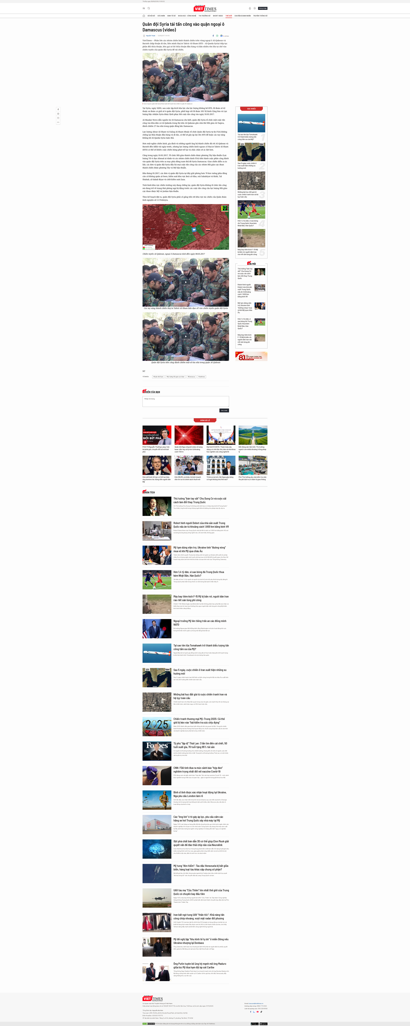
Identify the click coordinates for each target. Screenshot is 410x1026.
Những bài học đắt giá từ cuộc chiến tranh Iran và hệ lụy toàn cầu (248, 194)
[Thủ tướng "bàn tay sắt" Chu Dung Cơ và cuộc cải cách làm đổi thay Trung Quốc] (260, 271)
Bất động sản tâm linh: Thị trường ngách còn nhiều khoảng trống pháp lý (252, 449)
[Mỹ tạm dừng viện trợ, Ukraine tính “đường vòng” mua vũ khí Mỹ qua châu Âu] (260, 306)
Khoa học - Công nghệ (187, 16)
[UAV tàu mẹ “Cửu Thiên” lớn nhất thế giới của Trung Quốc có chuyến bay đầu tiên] (157, 898)
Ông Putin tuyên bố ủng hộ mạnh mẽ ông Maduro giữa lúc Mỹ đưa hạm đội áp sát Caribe (200, 965)
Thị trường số (204, 16)
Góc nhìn (161, 16)
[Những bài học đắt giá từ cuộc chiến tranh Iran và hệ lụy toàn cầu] (251, 180)
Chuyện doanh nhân (242, 16)
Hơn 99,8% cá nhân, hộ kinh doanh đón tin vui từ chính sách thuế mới (188, 478)
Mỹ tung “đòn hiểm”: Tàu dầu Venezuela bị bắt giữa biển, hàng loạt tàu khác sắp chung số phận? (201, 867)
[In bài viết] (217, 35)
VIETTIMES (205, 8)
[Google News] (224, 36)
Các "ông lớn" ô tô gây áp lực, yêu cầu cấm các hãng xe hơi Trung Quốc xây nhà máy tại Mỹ (198, 818)
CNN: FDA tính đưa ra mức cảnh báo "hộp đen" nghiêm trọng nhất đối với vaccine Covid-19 (198, 769)
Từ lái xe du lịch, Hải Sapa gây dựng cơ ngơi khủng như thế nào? (220, 478)
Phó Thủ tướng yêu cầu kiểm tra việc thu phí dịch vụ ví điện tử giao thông (252, 478)
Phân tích (149, 492)
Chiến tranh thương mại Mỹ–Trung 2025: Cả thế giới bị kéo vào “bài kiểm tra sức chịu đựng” (199, 720)
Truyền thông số (260, 16)
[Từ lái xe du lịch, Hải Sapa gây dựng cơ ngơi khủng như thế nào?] (221, 465)
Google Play (263, 1024)
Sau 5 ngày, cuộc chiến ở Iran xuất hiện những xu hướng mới (247, 165)
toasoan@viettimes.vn (255, 1003)
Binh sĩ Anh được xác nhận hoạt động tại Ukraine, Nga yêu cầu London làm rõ (200, 794)
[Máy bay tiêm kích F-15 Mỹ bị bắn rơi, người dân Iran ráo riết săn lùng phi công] (251, 238)
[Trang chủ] (144, 16)
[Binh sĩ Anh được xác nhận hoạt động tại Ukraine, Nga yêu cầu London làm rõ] (157, 800)
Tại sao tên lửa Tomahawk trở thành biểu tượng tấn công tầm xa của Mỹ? (247, 137)
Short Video (218, 16)
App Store (255, 1024)
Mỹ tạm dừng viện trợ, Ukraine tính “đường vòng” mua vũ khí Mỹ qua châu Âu (245, 308)
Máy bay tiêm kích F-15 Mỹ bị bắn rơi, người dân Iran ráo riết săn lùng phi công (248, 252)
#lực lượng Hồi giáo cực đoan (175, 377)
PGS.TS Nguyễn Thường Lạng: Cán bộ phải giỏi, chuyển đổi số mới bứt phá (156, 449)
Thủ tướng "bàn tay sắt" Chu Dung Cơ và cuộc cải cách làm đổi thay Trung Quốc (245, 273)
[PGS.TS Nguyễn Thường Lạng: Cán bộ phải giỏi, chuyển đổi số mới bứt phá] (157, 435)
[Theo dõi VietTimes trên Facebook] (251, 1012)
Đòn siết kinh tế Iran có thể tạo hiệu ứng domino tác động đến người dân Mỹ (157, 479)
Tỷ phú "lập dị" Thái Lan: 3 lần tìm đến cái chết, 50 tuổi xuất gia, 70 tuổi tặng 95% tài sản (200, 745)
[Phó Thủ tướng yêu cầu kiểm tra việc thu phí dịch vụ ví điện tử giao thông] (253, 465)
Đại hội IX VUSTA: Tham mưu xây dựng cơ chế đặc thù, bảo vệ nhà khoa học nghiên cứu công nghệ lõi (221, 449)
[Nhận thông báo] (250, 8)
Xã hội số (151, 16)
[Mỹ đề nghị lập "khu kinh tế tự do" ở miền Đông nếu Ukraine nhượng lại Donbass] (157, 947)
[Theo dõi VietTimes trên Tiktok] (261, 1012)
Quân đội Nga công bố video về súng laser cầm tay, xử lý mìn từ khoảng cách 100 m (189, 449)
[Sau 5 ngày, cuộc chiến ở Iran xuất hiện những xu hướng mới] (251, 152)
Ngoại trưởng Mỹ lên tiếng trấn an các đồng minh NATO (200, 622)
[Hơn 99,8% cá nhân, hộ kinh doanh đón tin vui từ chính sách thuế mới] (189, 465)
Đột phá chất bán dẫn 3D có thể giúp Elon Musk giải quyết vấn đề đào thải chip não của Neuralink (201, 843)
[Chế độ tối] (254, 8)
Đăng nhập (263, 8)
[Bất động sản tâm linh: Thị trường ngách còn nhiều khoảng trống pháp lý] (253, 435)
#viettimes (201, 377)
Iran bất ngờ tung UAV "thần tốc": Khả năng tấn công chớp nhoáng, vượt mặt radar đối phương (199, 916)
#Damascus (191, 377)
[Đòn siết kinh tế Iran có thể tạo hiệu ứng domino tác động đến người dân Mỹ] (157, 465)
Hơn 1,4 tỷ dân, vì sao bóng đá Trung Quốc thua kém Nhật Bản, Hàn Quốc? (248, 223)
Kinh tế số (171, 16)
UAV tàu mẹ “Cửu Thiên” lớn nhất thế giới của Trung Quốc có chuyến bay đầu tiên (201, 892)
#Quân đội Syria (158, 377)
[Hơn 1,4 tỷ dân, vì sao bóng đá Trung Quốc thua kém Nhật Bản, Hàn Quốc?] (251, 209)
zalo (254, 1012)
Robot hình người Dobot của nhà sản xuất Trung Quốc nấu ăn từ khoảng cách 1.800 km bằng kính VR (245, 291)
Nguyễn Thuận (150, 35)
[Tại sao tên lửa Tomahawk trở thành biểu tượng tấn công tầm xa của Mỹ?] (251, 123)
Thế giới (229, 16)
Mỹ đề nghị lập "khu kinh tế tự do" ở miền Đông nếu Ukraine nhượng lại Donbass (201, 940)
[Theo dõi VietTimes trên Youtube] (258, 1012)
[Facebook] (213, 36)
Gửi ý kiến (224, 410)
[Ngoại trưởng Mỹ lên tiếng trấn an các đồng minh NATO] (157, 628)
